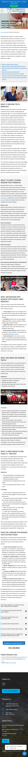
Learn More (14, 5)
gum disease (4, 198)
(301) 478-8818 (14, 648)
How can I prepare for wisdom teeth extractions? (14, 75)
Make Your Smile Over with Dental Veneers (13, 725)
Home (2, 32)
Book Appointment (11, 691)
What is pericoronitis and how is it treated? (13, 73)
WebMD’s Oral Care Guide (10, 662)
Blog (5, 741)
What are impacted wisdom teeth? (11, 72)
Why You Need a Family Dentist (10, 729)
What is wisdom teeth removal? (10, 64)
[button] (2, 10)
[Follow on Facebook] (3, 684)
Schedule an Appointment (13, 643)
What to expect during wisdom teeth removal (13, 66)
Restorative (6, 32)
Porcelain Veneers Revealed (9, 733)
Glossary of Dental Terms (21, 657)
